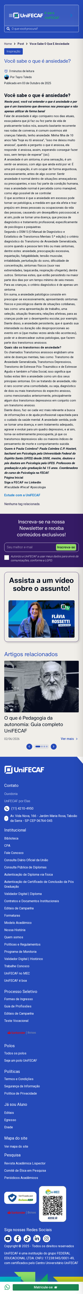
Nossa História (14, 930)
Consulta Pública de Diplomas (25, 867)
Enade (8, 1127)
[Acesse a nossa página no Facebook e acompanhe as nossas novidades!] (17, 1238)
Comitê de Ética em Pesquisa (25, 1170)
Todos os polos (15, 1053)
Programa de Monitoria (20, 952)
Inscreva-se (66, 547)
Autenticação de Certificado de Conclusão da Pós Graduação (39, 884)
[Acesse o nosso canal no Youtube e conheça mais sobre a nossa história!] (7, 1238)
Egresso (10, 1120)
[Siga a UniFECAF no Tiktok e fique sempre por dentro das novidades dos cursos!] (27, 1238)
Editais (9, 1113)
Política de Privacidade (20, 1093)
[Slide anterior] (29, 747)
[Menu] (10, 15)
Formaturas (12, 915)
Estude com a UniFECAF (22, 495)
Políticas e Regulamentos (22, 944)
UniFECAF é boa (15, 981)
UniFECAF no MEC (17, 973)
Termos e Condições (18, 1079)
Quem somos (13, 937)
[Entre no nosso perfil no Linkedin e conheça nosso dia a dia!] (36, 1238)
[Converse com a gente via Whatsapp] (7, 1287)
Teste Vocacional (16, 1021)
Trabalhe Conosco (16, 966)
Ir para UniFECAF (52, 15)
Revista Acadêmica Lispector (25, 1163)
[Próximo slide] (54, 747)
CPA (7, 846)
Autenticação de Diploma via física (28, 874)
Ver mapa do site (16, 1146)
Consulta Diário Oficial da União (26, 860)
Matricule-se (43, 1287)
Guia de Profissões (17, 1006)
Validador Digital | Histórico (23, 959)
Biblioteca (11, 838)
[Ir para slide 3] (44, 746)
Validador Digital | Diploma (23, 894)
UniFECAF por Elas (17, 801)
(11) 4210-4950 (22, 808)
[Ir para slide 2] (42, 746)
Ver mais (67, 739)
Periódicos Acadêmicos (21, 1178)
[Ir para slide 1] (37, 746)
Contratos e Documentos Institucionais (31, 901)
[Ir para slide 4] (47, 746)
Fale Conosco (14, 853)
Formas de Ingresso (18, 999)
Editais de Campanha (19, 908)
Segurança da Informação (22, 1086)
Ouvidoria (11, 794)
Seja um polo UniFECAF (20, 1060)
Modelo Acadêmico (18, 923)
